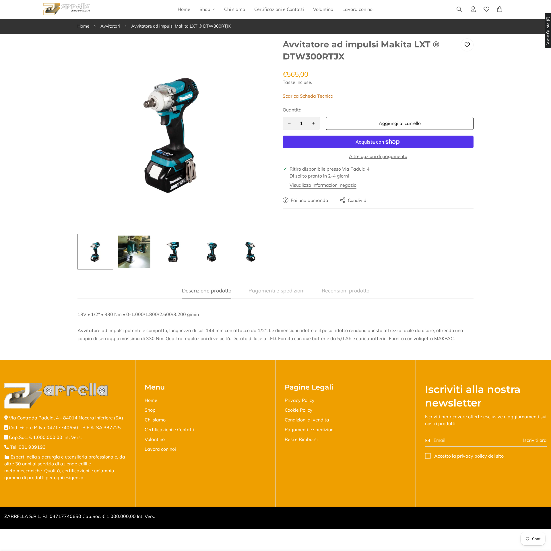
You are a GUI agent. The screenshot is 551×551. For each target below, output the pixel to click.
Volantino (323, 9)
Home (184, 9)
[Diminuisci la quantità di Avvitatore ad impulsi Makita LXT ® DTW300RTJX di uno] (289, 123)
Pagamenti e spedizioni (310, 429)
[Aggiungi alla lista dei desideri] (467, 44)
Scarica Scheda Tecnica (308, 96)
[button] (499, 9)
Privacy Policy (300, 400)
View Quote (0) (547, 31)
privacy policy (472, 456)
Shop (204, 9)
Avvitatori (110, 26)
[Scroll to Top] (539, 519)
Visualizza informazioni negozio (323, 185)
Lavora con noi (358, 9)
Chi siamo (234, 9)
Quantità (292, 110)
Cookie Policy (299, 410)
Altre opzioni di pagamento (378, 156)
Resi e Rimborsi (301, 439)
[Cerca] (459, 9)
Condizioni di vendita (307, 420)
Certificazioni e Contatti (279, 9)
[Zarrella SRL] (66, 9)
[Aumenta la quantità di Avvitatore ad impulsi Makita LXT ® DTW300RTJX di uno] (313, 123)
